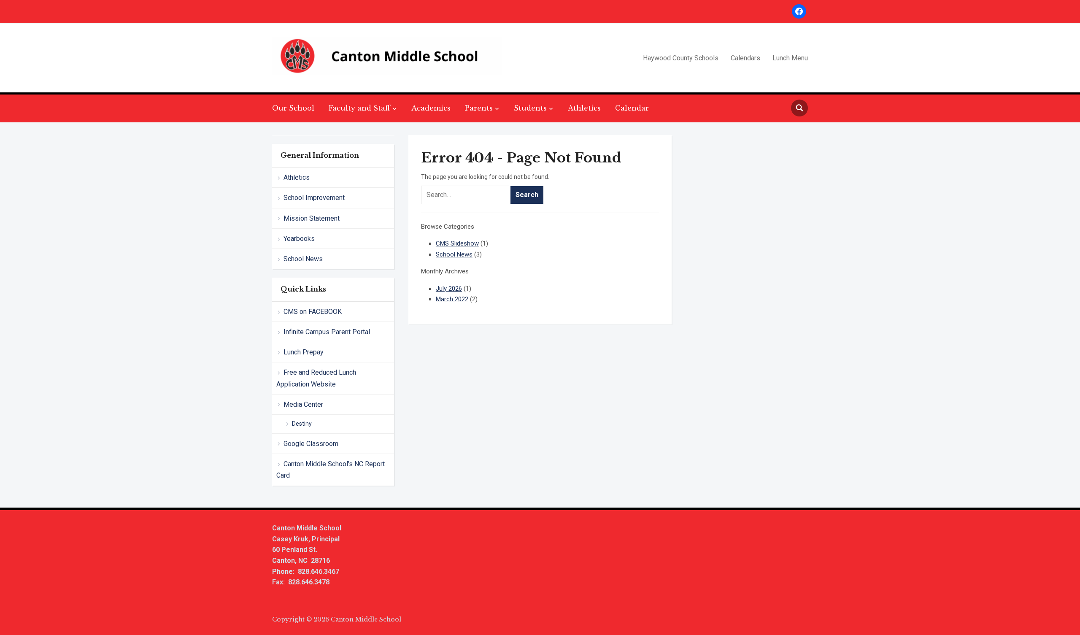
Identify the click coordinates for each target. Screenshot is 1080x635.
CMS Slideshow (457, 243)
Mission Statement (312, 218)
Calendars (745, 58)
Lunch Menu (790, 58)
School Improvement (314, 198)
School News (303, 259)
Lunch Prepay (304, 352)
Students (530, 108)
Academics (431, 108)
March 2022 (452, 299)
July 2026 (449, 288)
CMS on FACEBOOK (313, 312)
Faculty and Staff (359, 108)
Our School (293, 108)
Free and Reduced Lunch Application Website (316, 378)
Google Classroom (311, 444)
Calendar (632, 108)
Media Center (303, 404)
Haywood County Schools (680, 58)
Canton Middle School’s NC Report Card (330, 469)
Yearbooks (299, 239)
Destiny (302, 423)
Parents (479, 108)
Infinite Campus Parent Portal (327, 332)
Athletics (584, 108)
